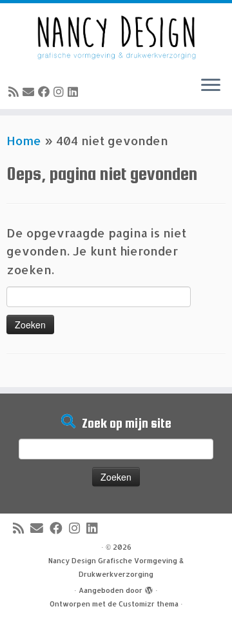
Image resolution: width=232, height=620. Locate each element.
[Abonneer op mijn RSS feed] (15, 91)
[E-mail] (30, 91)
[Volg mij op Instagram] (60, 91)
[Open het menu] (210, 85)
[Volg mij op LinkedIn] (75, 91)
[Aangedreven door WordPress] (148, 587)
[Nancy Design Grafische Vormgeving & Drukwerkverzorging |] (116, 34)
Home (23, 140)
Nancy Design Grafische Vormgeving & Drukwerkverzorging (116, 567)
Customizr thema (149, 603)
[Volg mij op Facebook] (45, 91)
